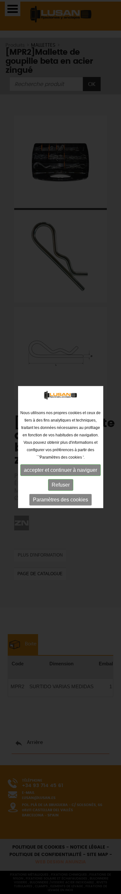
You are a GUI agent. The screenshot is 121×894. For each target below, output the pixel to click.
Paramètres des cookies (60, 499)
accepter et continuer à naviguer (60, 470)
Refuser (61, 485)
